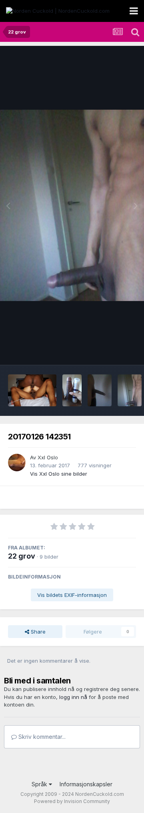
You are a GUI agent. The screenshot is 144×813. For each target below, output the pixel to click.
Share (37, 631)
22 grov (21, 556)
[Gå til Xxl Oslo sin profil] (17, 462)
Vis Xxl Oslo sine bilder (58, 473)
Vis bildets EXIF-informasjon (72, 595)
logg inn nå (73, 697)
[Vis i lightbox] (72, 205)
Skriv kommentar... (41, 736)
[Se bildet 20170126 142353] (130, 390)
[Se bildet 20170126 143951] (72, 390)
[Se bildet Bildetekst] (32, 390)
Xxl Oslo (48, 457)
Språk (40, 784)
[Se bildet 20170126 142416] (100, 390)
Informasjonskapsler (86, 784)
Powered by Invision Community (72, 801)
